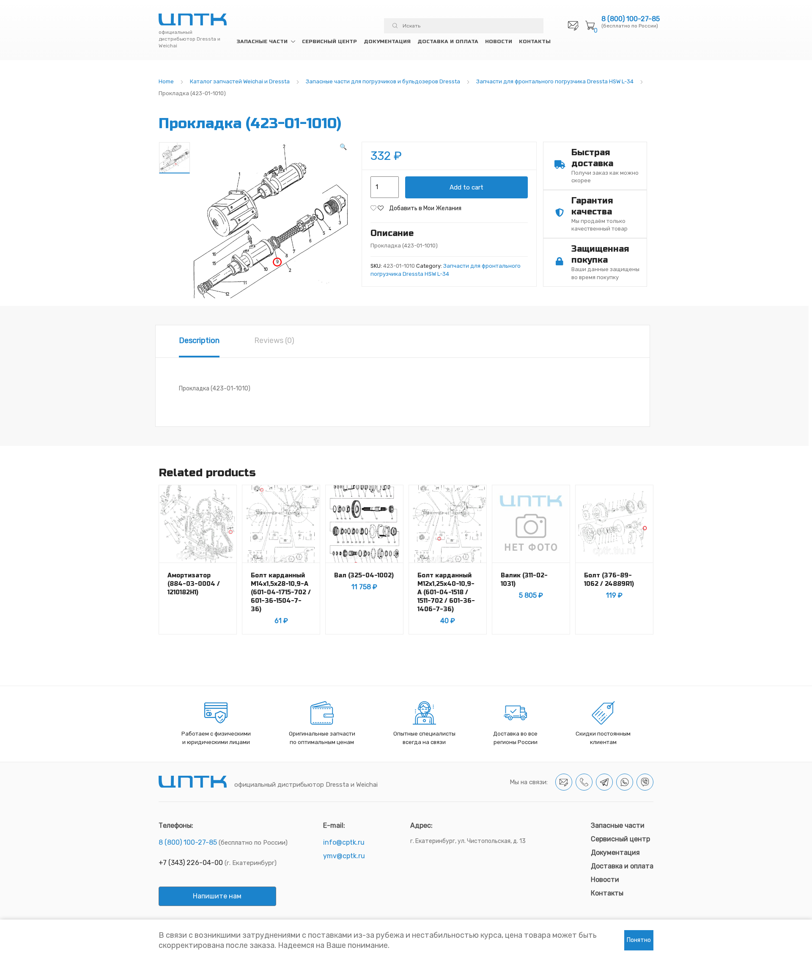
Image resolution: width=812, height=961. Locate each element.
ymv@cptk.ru (344, 856)
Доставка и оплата (447, 41)
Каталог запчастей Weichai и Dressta (240, 81)
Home (166, 81)
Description (199, 340)
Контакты (535, 41)
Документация (387, 41)
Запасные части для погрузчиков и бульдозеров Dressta (383, 81)
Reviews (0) (274, 340)
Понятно (639, 940)
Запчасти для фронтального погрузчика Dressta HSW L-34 (555, 81)
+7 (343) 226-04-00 (191, 863)
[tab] (199, 341)
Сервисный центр (329, 41)
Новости (498, 41)
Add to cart (466, 187)
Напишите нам (217, 896)
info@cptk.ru (344, 842)
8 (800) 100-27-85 (630, 19)
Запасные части (262, 41)
